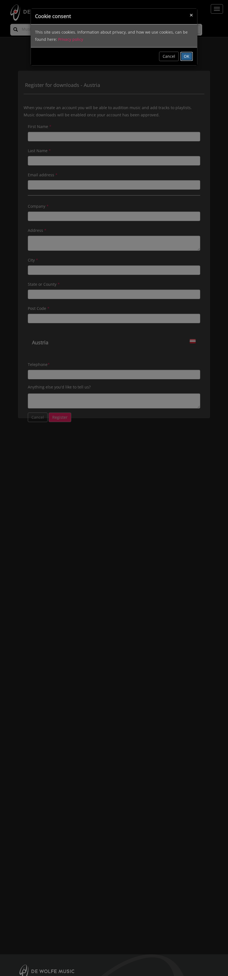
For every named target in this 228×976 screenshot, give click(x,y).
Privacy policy (70, 39)
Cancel (169, 56)
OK (186, 56)
